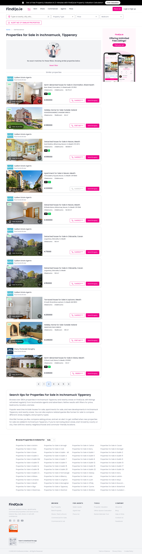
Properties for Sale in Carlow (83, 445)
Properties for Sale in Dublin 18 (27, 469)
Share (42, 9)
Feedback (119, 521)
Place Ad (117, 9)
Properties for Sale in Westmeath (28, 490)
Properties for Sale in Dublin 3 (27, 456)
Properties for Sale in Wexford (55, 490)
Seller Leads (77, 507)
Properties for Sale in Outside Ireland (113, 490)
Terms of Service (104, 551)
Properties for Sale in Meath (26, 483)
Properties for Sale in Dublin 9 (112, 459)
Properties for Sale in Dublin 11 (55, 463)
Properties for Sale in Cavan (111, 445)
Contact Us (119, 517)
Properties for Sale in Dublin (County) (28, 473)
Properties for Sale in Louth (82, 480)
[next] (69, 384)
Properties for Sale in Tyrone (83, 486)
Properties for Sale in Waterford (113, 486)
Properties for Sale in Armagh (55, 445)
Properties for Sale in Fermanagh (56, 473)
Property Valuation (101, 507)
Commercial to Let (58, 521)
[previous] (38, 384)
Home (8, 29)
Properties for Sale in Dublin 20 (56, 469)
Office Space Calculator (103, 510)
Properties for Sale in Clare (26, 449)
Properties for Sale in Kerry (111, 473)
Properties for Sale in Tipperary (56, 486)
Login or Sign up (130, 9)
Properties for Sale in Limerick (27, 480)
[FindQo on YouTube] (22, 521)
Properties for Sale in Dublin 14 (27, 466)
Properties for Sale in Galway (83, 473)
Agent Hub (76, 510)
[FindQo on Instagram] (14, 521)
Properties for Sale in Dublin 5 (83, 456)
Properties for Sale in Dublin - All (56, 452)
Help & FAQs (119, 514)
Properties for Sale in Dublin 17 (112, 466)
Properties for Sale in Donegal (112, 449)
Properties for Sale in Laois (82, 476)
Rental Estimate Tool (101, 514)
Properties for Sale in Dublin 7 (55, 459)
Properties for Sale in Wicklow (83, 490)
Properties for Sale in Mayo (111, 480)
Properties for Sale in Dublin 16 (83, 466)
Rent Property (56, 510)
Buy (29, 9)
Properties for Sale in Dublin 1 (83, 452)
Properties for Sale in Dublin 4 (55, 456)
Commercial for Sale (59, 517)
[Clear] (48, 16)
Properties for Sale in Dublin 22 (84, 469)
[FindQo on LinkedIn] (18, 521)
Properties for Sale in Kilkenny (55, 476)
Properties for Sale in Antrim (26, 445)
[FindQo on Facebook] (10, 521)
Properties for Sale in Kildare (26, 476)
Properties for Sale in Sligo (26, 486)
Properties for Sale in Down (26, 452)
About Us (118, 507)
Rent (35, 9)
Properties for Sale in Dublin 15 (55, 466)
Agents (63, 9)
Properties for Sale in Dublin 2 (112, 452)
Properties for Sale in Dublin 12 (83, 463)
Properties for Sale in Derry (82, 449)
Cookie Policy (128, 551)
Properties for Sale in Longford (55, 480)
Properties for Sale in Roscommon (113, 483)
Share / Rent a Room (59, 514)
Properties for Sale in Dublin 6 (112, 456)
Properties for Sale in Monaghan (56, 483)
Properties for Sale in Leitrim (111, 476)
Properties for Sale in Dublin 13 (112, 463)
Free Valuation (113, 3)
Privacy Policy (117, 551)
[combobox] (29, 16)
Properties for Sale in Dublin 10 (27, 463)
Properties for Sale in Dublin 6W (28, 459)
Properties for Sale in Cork (54, 449)
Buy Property (56, 507)
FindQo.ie (14, 9)
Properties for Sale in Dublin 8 (83, 459)
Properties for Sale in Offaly (83, 483)
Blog (117, 510)
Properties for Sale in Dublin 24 (112, 469)
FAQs (71, 9)
